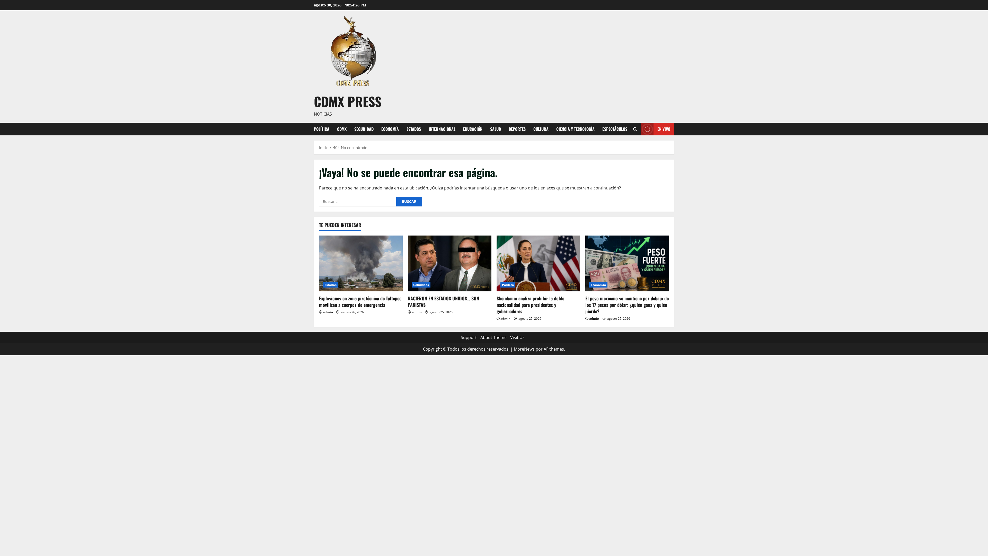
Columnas (421, 285)
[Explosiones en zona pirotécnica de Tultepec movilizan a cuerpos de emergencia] (361, 263)
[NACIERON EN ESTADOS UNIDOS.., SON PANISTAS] (449, 263)
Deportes (517, 129)
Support (469, 337)
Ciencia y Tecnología (575, 129)
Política (321, 129)
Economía (390, 129)
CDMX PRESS (348, 101)
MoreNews (524, 349)
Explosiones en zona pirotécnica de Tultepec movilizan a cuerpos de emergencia (360, 301)
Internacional (442, 129)
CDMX (342, 129)
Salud (495, 129)
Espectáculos (614, 129)
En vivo (663, 129)
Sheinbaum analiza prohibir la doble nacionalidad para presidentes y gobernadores (530, 305)
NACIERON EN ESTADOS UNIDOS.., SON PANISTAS (443, 301)
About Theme (493, 337)
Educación (472, 129)
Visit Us (517, 337)
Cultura (541, 129)
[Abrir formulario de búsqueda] (635, 129)
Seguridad (364, 129)
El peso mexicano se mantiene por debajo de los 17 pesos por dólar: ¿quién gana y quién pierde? (627, 305)
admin (328, 312)
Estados (414, 129)
